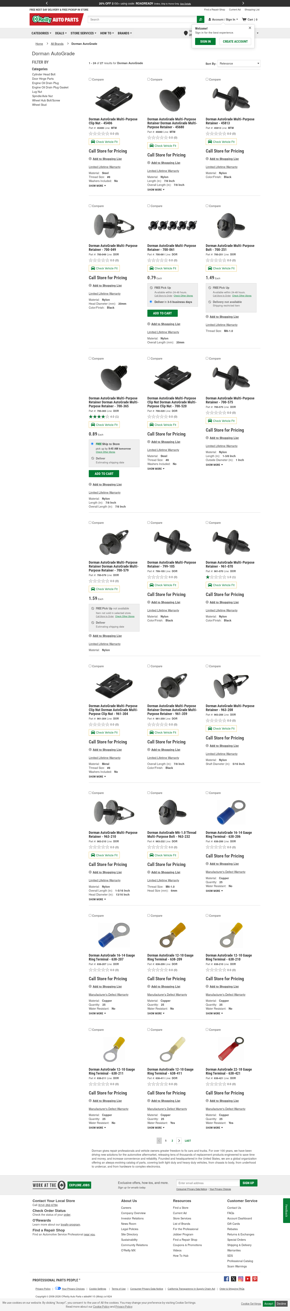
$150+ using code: (145, 3)
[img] (250, 28)
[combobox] (142, 19)
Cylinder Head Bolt (43, 74)
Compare (98, 79)
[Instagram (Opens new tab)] (240, 1278)
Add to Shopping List (107, 159)
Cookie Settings (251, 1303)
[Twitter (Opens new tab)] (233, 1278)
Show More (96, 185)
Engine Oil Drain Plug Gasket (50, 87)
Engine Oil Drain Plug (45, 83)
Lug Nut (37, 92)
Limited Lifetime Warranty (105, 167)
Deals (59, 33)
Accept (268, 1303)
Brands (123, 33)
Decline (281, 1303)
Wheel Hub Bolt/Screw (46, 100)
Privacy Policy (123, 1306)
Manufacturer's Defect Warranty (225, 872)
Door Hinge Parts (43, 79)
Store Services (81, 33)
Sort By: (211, 64)
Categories (39, 33)
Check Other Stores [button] (183, 295)
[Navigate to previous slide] (46, 3)
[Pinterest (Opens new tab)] (254, 1278)
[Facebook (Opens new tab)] (226, 1278)
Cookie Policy (101, 1306)
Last (188, 1140)
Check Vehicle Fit (107, 142)
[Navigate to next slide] (243, 3)
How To (105, 33)
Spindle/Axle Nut (42, 96)
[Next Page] (178, 1141)
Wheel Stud (39, 105)
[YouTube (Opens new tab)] (247, 1278)
